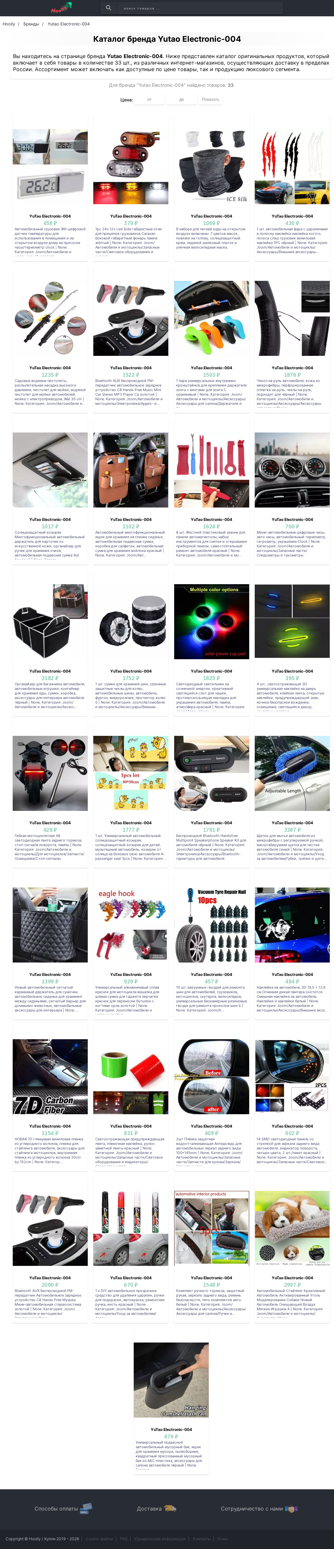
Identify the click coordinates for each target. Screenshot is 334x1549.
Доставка (149, 1508)
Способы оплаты (56, 1508)
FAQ (124, 1538)
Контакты (202, 1538)
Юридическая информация (160, 1538)
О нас (223, 1538)
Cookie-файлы (99, 1538)
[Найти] (108, 8)
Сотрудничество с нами (252, 1508)
